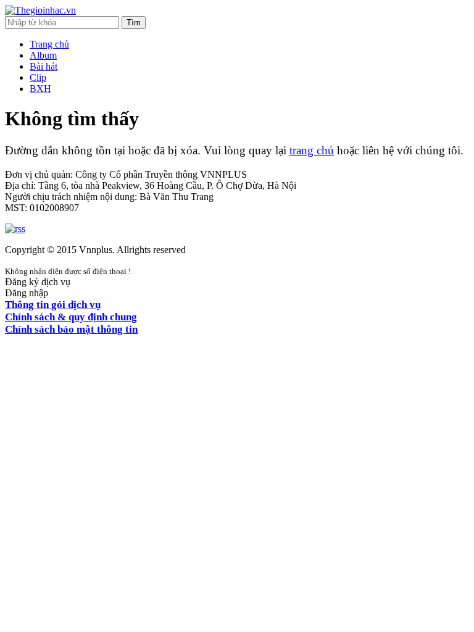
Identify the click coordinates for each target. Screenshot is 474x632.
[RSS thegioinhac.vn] (15, 228)
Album (43, 55)
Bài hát (43, 66)
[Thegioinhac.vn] (40, 10)
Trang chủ (49, 44)
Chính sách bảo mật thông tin (71, 329)
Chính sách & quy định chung (71, 317)
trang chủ (311, 150)
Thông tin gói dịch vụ (53, 304)
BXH (40, 88)
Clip (38, 77)
